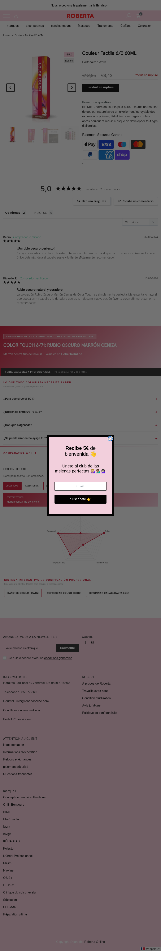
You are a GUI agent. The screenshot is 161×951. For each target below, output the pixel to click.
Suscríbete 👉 (80, 499)
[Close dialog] (110, 438)
